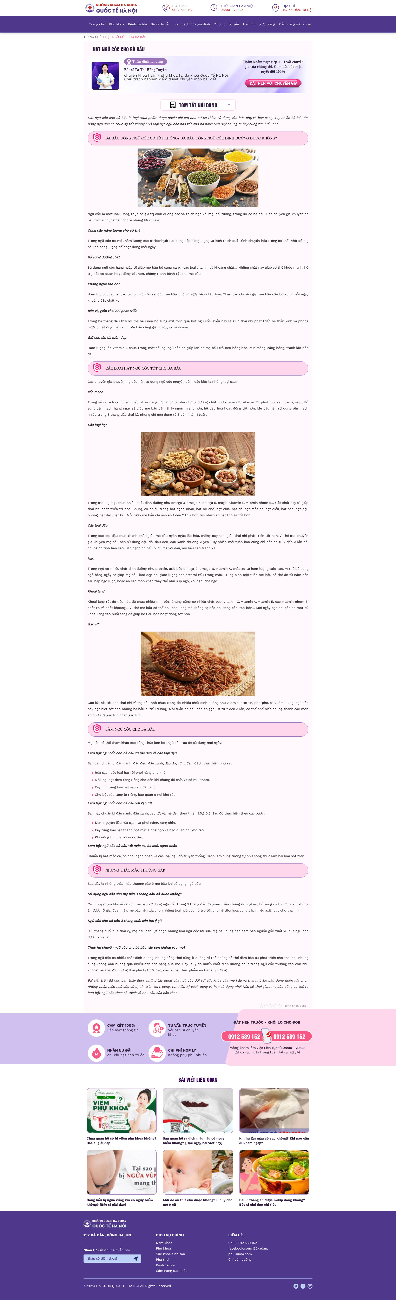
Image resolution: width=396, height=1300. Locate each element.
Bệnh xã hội (137, 24)
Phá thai (162, 1259)
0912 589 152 (244, 1036)
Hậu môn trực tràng (259, 24)
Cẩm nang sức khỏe (295, 24)
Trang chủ (97, 24)
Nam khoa (164, 1243)
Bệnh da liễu (161, 24)
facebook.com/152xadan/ (248, 1248)
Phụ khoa (116, 24)
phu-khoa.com (240, 1254)
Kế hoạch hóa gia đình (192, 24)
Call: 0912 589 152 (242, 1243)
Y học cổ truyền (226, 24)
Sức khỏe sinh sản (170, 1254)
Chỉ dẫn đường (240, 1259)
